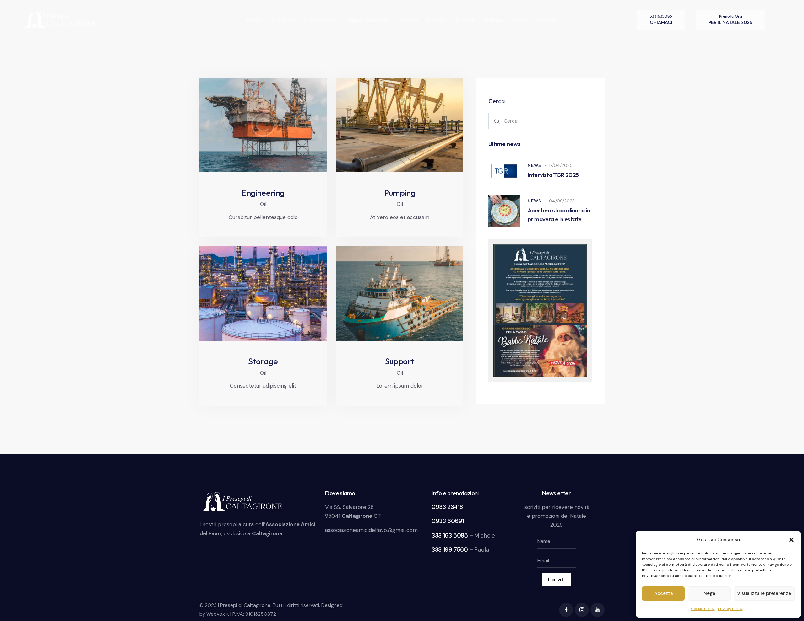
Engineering (263, 193)
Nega (709, 593)
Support (400, 361)
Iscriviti (556, 579)
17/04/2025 (561, 165)
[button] (791, 540)
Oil (263, 204)
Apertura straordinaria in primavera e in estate (559, 214)
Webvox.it (217, 614)
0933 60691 (448, 521)
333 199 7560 (450, 550)
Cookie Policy (703, 608)
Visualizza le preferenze (764, 593)
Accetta (663, 593)
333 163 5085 (450, 535)
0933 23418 (447, 507)
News (534, 165)
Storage (263, 361)
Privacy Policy (730, 608)
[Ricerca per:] (540, 120)
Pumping (400, 193)
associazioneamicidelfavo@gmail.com (371, 530)
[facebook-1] (566, 610)
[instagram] (582, 610)
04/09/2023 (562, 201)
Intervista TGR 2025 (553, 175)
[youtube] (597, 610)
